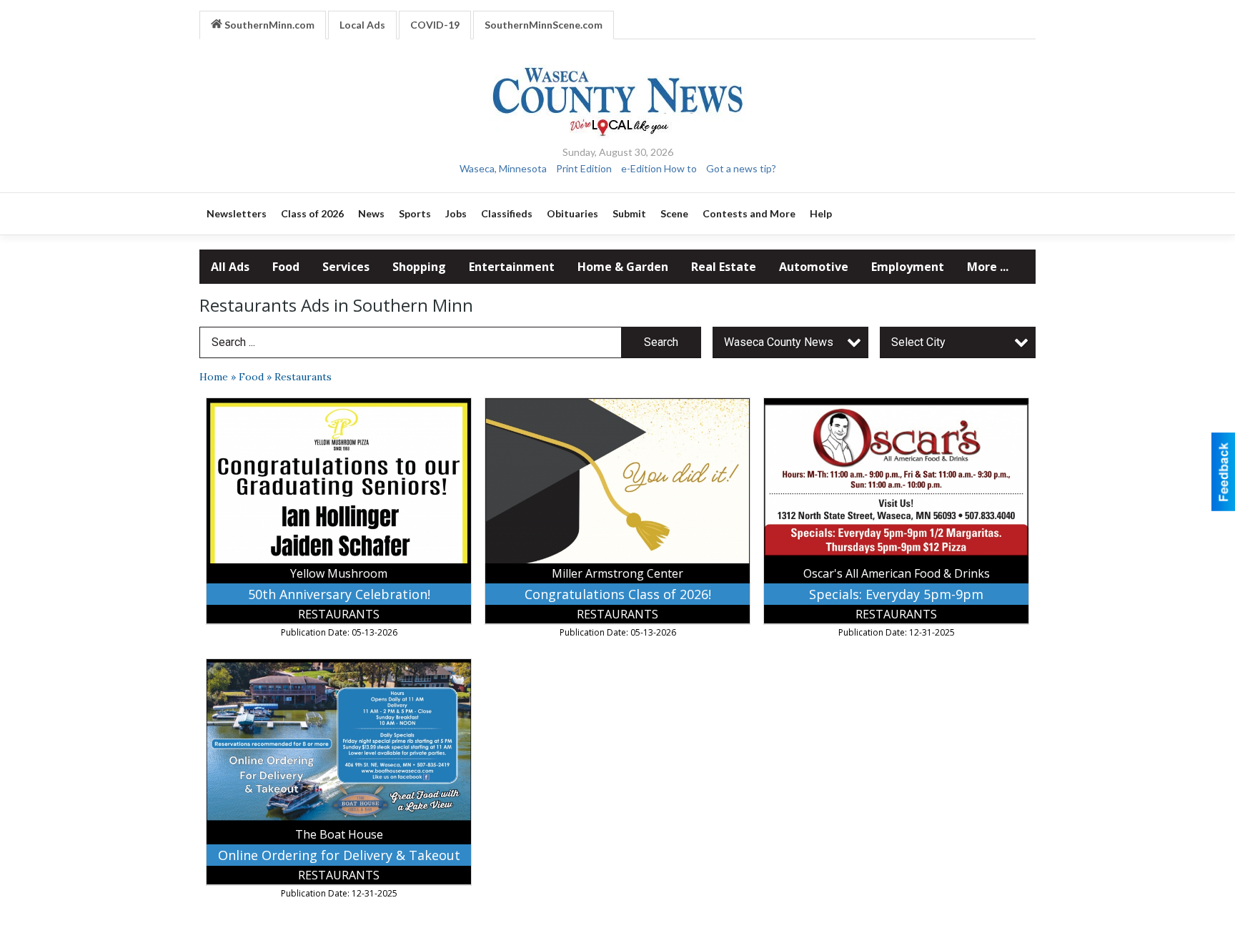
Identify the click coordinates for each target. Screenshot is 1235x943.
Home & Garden (622, 267)
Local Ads (362, 25)
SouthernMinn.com (268, 25)
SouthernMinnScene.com (543, 25)
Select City (918, 342)
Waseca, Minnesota (503, 168)
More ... (987, 267)
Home (213, 376)
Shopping (419, 267)
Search (661, 342)
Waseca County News (778, 342)
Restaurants (303, 376)
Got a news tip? (741, 168)
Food (285, 267)
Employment (907, 267)
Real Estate (723, 267)
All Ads (230, 267)
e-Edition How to (659, 168)
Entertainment (512, 267)
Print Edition (584, 168)
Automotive (813, 267)
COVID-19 (435, 25)
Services (345, 267)
